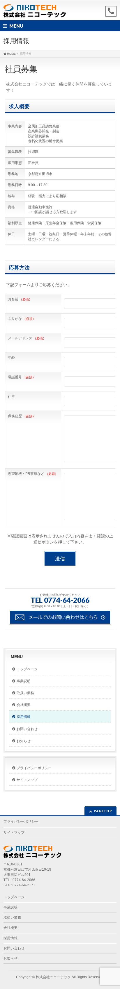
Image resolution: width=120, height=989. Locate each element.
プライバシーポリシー (34, 768)
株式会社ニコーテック (53, 977)
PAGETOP (103, 811)
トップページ (27, 669)
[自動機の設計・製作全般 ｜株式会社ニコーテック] (34, 11)
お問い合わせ (27, 729)
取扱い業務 (25, 693)
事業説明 (24, 681)
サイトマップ (27, 780)
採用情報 (24, 717)
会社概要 (24, 705)
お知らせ (24, 741)
